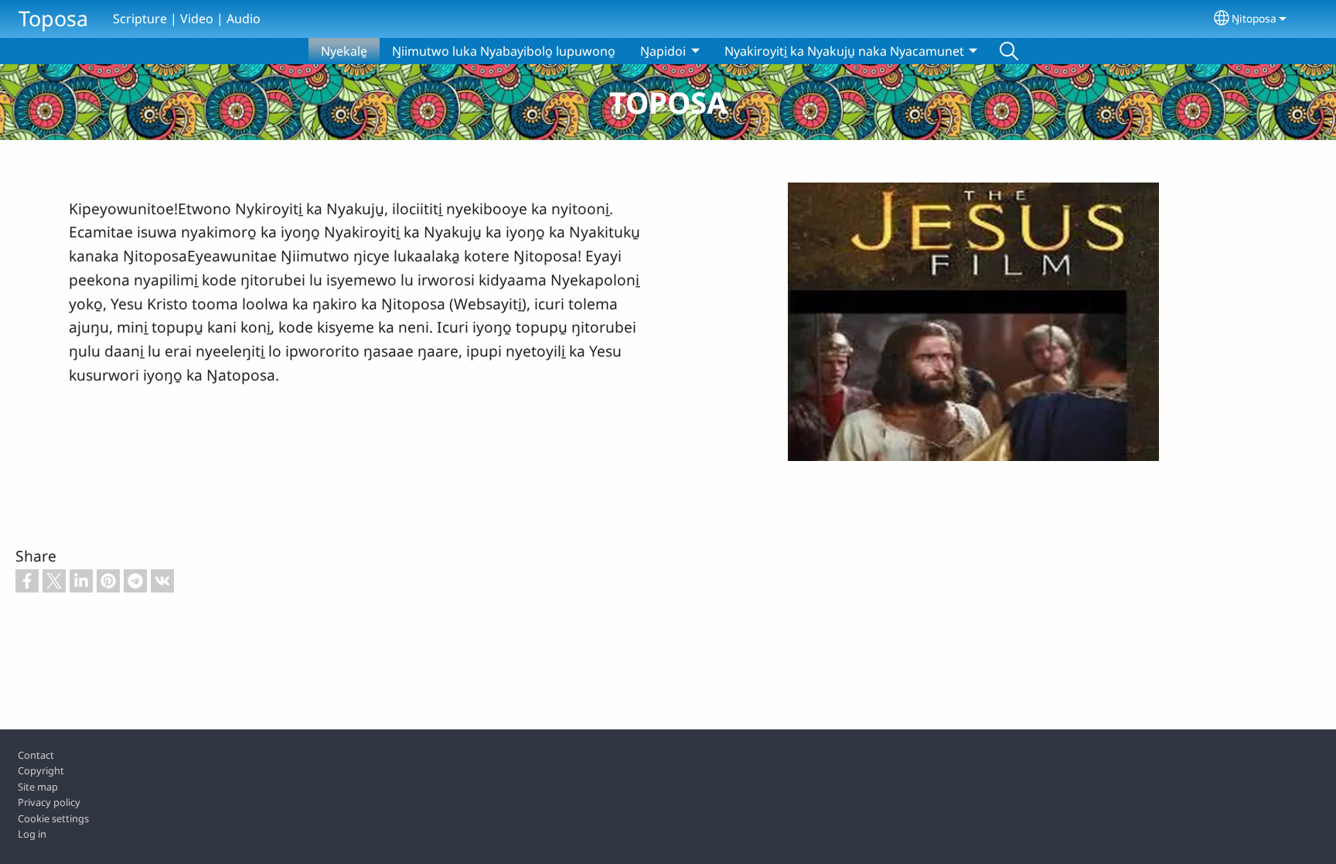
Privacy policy (49, 802)
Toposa (53, 18)
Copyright (41, 770)
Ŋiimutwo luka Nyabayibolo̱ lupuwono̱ (503, 51)
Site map (38, 787)
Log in (32, 834)
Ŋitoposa (1254, 18)
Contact (36, 755)
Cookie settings (53, 818)
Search (1009, 51)
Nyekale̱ (344, 51)
